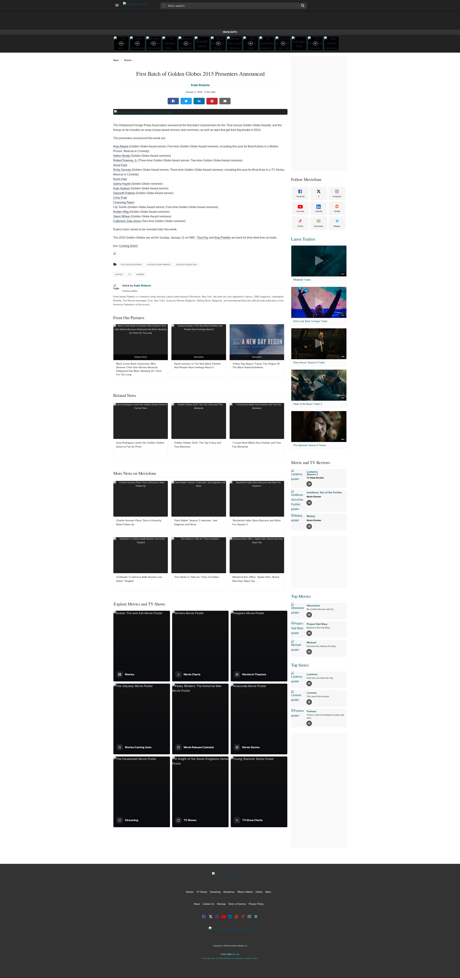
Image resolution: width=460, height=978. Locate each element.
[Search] (303, 5)
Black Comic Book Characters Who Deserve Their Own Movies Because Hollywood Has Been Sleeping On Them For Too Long (139, 369)
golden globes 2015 (186, 265)
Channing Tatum (123, 202)
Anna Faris (120, 165)
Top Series (300, 665)
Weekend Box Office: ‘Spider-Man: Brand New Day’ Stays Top (255, 579)
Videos (259, 892)
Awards (140, 274)
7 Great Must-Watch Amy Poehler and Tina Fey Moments (256, 444)
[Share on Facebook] (173, 101)
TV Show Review (315, 478)
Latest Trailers (303, 239)
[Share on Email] (225, 101)
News (116, 60)
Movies (128, 60)
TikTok (300, 226)
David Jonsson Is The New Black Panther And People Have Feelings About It (197, 365)
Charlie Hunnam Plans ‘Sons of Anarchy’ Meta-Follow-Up (139, 522)
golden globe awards (158, 265)
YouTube (300, 211)
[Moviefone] (136, 5)
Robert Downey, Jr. (125, 160)
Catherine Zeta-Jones (127, 221)
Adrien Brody (121, 155)
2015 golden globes (131, 265)
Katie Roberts (200, 85)
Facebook (300, 196)
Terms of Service (237, 904)
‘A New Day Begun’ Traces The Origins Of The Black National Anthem (256, 365)
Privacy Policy (256, 904)
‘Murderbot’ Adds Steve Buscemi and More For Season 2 (256, 522)
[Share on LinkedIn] (199, 101)
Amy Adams (120, 146)
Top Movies (301, 596)
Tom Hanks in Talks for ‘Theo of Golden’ (196, 577)
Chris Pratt (120, 197)
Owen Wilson (121, 216)
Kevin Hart (120, 179)
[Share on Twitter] (186, 101)
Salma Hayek (121, 183)
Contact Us (208, 904)
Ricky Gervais (122, 169)
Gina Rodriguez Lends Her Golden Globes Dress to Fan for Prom (140, 444)
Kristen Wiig (121, 211)
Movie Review (314, 496)
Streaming (215, 892)
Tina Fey (202, 237)
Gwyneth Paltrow (124, 193)
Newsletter (318, 226)
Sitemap (221, 904)
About (197, 904)
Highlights (230, 32)
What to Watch (245, 892)
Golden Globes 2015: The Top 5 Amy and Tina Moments (197, 444)
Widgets (337, 226)
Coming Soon (128, 245)
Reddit (337, 211)
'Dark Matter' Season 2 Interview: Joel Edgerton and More (195, 522)
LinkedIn (318, 211)
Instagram (337, 196)
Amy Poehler (222, 237)
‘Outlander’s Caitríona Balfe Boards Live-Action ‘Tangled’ (139, 579)
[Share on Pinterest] (212, 101)
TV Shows (201, 892)
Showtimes (229, 892)
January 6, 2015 (193, 92)
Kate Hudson (121, 188)
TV (129, 274)
